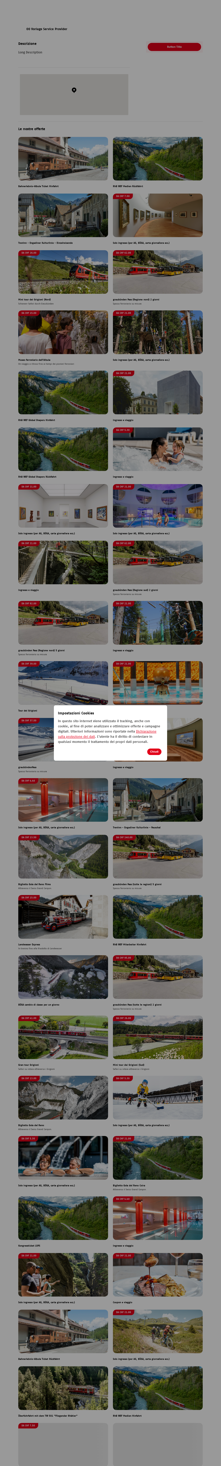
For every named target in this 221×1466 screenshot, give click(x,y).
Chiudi (154, 751)
